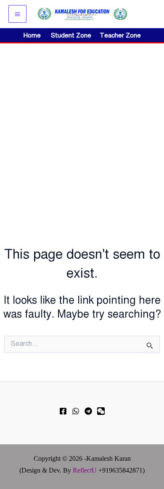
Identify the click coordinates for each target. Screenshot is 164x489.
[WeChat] (101, 411)
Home (32, 35)
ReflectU (85, 470)
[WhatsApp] (75, 411)
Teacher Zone (120, 35)
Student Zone (73, 35)
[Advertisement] (82, 130)
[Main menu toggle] (17, 14)
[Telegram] (88, 411)
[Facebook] (63, 411)
